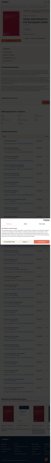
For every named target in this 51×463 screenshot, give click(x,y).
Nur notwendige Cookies (9, 241)
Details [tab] (25, 223)
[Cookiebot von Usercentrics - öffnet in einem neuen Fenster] (44, 220)
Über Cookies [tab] (42, 223)
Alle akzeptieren (41, 241)
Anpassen (25, 241)
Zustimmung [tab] (9, 223)
